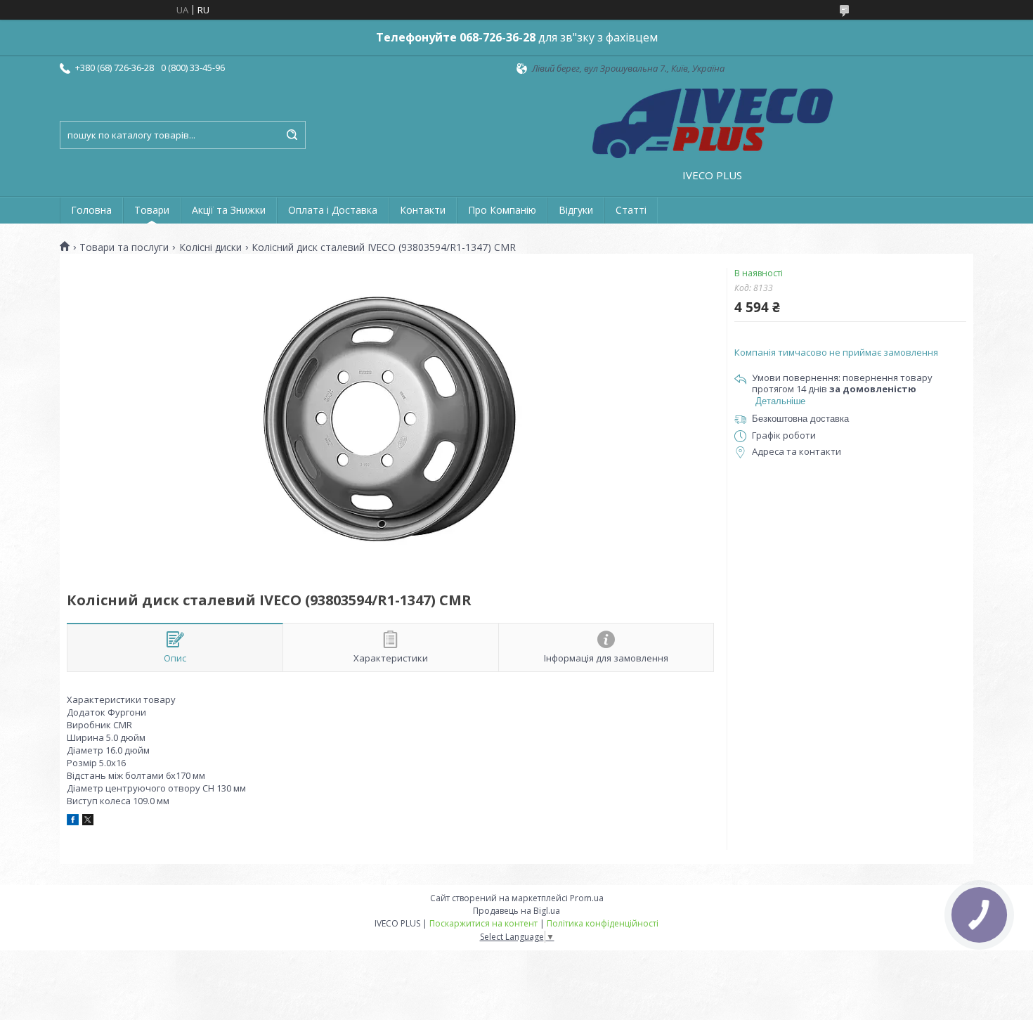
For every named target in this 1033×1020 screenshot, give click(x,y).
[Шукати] (292, 135)
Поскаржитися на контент (483, 923)
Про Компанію (502, 210)
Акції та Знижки (229, 210)
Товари (151, 210)
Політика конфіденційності (602, 923)
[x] (87, 821)
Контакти (423, 210)
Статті (631, 210)
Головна (91, 210)
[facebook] (73, 821)
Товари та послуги (124, 247)
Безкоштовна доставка (800, 418)
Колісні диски (210, 247)
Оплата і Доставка (332, 210)
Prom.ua (587, 898)
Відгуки (576, 210)
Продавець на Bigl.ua (516, 911)
